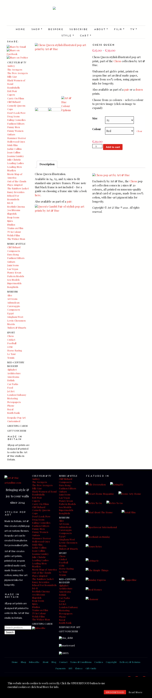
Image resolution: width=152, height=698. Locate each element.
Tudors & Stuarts (16, 327)
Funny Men (13, 127)
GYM (10, 346)
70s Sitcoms (13, 210)
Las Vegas (12, 268)
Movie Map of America (44, 569)
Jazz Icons (13, 265)
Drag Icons (13, 116)
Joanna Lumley (15, 156)
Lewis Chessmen (16, 320)
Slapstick (12, 213)
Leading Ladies (15, 163)
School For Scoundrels (44, 585)
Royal (10, 409)
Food (10, 387)
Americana (13, 376)
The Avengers (14, 69)
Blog (54, 662)
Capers (11, 94)
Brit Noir (12, 91)
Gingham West (15, 316)
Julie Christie (14, 159)
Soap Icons (13, 217)
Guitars (11, 134)
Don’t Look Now (16, 112)
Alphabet (12, 369)
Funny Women (15, 130)
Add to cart (113, 147)
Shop (36, 29)
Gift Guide (91, 668)
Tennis (10, 357)
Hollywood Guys (16, 141)
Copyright (111, 662)
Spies (10, 220)
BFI (70, 668)
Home (20, 29)
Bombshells (13, 87)
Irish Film (12, 145)
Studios (11, 224)
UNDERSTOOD (115, 692)
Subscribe (78, 29)
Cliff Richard (13, 101)
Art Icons (12, 298)
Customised (13, 421)
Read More (136, 692)
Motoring (12, 398)
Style (67, 35)
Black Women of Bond (44, 491)
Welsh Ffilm (13, 235)
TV (133, 29)
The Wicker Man (16, 238)
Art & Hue (76, 16)
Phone (10, 405)
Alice (9, 295)
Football (11, 343)
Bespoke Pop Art (16, 417)
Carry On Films (15, 98)
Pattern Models (15, 276)
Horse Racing (14, 350)
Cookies (98, 662)
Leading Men (14, 166)
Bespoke (55, 29)
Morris (11, 324)
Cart (85, 35)
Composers (13, 250)
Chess (10, 335)
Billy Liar (12, 76)
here (38, 195)
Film (119, 29)
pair (126, 89)
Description (46, 164)
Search (10, 632)
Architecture (14, 373)
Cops (10, 109)
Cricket (11, 339)
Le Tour (11, 353)
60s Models (13, 279)
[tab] (47, 164)
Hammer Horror (16, 138)
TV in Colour (14, 231)
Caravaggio (13, 306)
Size (95, 118)
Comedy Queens (16, 105)
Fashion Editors (15, 123)
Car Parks (12, 384)
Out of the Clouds (16, 181)
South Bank (13, 412)
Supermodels (14, 283)
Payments (60, 668)
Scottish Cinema (16, 206)
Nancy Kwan (14, 272)
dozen (139, 89)
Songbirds (12, 286)
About (101, 29)
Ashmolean (13, 302)
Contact (63, 662)
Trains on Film (15, 228)
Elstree (79, 668)
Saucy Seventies (15, 192)
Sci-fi (10, 202)
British (10, 380)
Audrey (11, 65)
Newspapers (14, 402)
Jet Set (10, 391)
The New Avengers (17, 73)
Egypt (10, 313)
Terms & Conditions (81, 662)
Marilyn (11, 170)
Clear (139, 131)
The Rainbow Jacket (18, 188)
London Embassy (16, 394)
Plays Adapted (14, 184)
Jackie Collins (14, 148)
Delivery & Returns (130, 662)
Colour (96, 129)
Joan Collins (13, 152)
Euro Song (13, 254)
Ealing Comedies (16, 119)
